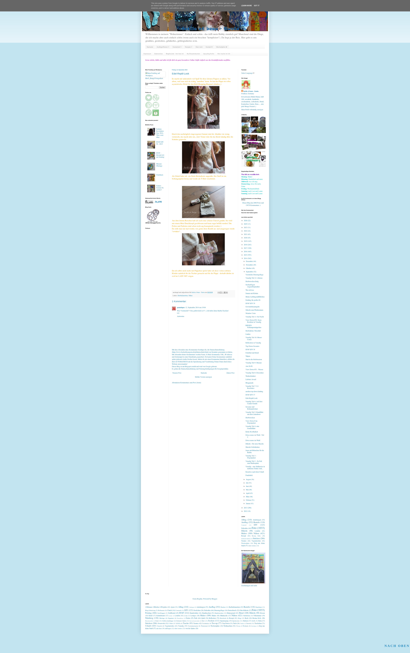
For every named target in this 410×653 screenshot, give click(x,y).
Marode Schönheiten (253, 447)
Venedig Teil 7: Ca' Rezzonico (252, 387)
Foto (254, 528)
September (249, 271)
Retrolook (223, 618)
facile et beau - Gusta (250, 91)
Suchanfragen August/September (253, 285)
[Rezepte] (253, 166)
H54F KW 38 (250, 349)
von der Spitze (190, 628)
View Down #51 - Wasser (254, 369)
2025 (246, 224)
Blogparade (249, 383)
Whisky (238, 626)
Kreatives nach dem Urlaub (255, 472)
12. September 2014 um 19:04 (195, 307)
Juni (247, 486)
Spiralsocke (235, 621)
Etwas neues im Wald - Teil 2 (255, 436)
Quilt (203, 618)
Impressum (147, 54)
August (248, 479)
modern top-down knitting (254, 391)
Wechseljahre (245, 543)
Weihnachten (227, 626)
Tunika (242, 623)
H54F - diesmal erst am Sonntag (160, 155)
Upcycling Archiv (208, 54)
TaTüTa (178, 623)
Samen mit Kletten (252, 293)
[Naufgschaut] (253, 132)
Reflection (212, 618)
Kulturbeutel (160, 615)
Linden (248, 334)
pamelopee (181, 307)
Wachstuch (204, 626)
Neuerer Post (176, 373)
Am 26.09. (249, 366)
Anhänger (191, 607)
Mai (247, 489)
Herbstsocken (250, 417)
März (248, 496)
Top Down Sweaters (252, 346)
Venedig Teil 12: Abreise (254, 278)
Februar (249, 500)
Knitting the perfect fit (253, 300)
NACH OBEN (397, 646)
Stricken (256, 538)
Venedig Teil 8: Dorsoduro (255, 373)
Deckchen (197, 610)
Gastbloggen (161, 613)
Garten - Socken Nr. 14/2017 (160, 187)
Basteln (256, 522)
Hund (241, 612)
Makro (244, 533)
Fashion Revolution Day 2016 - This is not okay (160, 133)
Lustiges (193, 615)
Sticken (245, 621)
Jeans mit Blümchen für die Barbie (255, 451)
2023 (246, 227)
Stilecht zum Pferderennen (254, 310)
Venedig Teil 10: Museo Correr (254, 338)
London (257, 531)
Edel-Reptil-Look (251, 398)
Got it (256, 6)
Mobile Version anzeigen (203, 377)
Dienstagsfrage (219, 610)
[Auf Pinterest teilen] (227, 292)
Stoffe (253, 621)
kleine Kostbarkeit (252, 431)
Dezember (249, 261)
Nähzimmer (257, 615)
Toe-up (215, 623)
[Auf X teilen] (223, 292)
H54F (181, 612)
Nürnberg (149, 618)
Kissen (262, 613)
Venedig (181, 626)
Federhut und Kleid (252, 353)
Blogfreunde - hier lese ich (175, 54)
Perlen (188, 618)
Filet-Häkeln (244, 610)
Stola (260, 621)
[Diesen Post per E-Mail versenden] (219, 292)
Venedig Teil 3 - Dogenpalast (251, 457)
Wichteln (245, 626)
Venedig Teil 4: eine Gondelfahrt (252, 427)
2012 (246, 511)
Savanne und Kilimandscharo (252, 408)
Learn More (246, 6)
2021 (246, 234)
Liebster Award (251, 379)
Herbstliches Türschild (253, 331)
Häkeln (244, 530)
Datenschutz (158, 54)
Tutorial (248, 623)
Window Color (251, 313)
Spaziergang (224, 621)
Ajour (173, 607)
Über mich (199, 47)
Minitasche (224, 615)
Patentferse (180, 618)
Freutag (148, 612)
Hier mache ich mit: (223, 54)
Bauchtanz (259, 607)
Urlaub (148, 625)
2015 (246, 255)
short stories (252, 546)
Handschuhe (194, 613)
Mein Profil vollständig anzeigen (252, 109)
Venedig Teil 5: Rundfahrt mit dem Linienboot (254, 413)
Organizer (171, 618)
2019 (246, 241)
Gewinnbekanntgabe (253, 306)
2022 (246, 231)
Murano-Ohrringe (159, 165)
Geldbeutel (171, 613)
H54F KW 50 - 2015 (159, 143)
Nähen (190, 295)
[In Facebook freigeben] (225, 292)
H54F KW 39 (250, 303)
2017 (246, 248)
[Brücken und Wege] (253, 149)
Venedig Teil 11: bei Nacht (255, 317)
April (248, 493)
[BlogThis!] (221, 292)
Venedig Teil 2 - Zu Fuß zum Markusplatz (254, 462)
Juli (247, 483)
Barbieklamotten (183, 295)
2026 (246, 220)
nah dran (159, 628)
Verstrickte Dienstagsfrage (254, 274)
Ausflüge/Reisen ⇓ (163, 47)
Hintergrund (231, 613)
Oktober (249, 268)
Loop (185, 616)
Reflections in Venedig (253, 343)
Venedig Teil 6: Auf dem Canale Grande (254, 402)
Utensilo (159, 626)
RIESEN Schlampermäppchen (253, 326)
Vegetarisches (256, 541)
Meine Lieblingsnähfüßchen (255, 297)
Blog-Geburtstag (150, 610)
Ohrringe (162, 618)
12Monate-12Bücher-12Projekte (156, 607)
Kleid (150, 615)
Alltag (243, 519)
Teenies (243, 541)
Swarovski (161, 623)
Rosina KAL (256, 536)
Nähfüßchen (246, 616)
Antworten (180, 316)
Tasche (186, 623)
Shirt (203, 621)
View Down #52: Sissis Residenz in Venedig (253, 321)
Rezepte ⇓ (188, 47)
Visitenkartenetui (193, 626)
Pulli (195, 618)
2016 (246, 251)
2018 (246, 244)
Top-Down (226, 623)
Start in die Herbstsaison (254, 359)
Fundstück (249, 475)
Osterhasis (159, 175)
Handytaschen (219, 613)
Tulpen (248, 356)
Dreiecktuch (232, 610)
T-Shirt (170, 623)
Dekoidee (244, 528)
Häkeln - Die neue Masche (255, 444)
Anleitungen (257, 520)
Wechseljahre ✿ (221, 47)
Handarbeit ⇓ (177, 47)
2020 (246, 237)
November (249, 265)
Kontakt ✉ (209, 47)
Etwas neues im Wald (253, 440)
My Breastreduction (193, 54)
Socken (211, 620)
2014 (246, 258)
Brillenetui (161, 610)
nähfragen (168, 628)
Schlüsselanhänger (167, 621)
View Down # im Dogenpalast (251, 422)
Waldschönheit (251, 376)
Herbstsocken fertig (252, 281)
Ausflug (244, 522)
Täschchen (258, 623)
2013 (246, 508)
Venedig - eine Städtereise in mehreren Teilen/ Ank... (255, 467)
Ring (239, 618)
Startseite (150, 47)
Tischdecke (205, 623)
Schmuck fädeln (245, 539)
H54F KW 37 (250, 395)
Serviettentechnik (194, 621)
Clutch (169, 610)
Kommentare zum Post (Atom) (190, 382)
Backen (223, 607)
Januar (248, 503)
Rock (246, 618)
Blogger (214, 599)
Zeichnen (253, 626)
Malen (214, 615)
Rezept (243, 536)
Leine (170, 616)
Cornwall (243, 525)
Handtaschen (206, 613)
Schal (157, 621)
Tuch (234, 623)
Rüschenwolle (149, 621)
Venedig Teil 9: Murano (254, 363)
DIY (255, 524)
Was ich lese (250, 290)
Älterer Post (230, 373)
